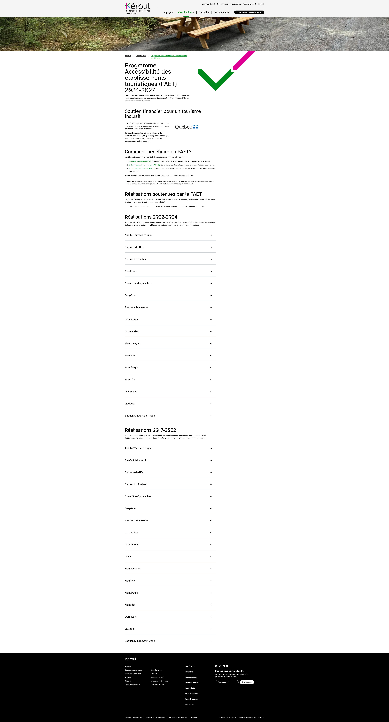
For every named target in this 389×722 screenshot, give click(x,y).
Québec (129, 403)
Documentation (191, 677)
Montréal (130, 379)
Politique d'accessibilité (133, 717)
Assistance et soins (158, 685)
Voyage (128, 666)
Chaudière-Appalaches (138, 283)
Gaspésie (130, 295)
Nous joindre (236, 4)
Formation (189, 672)
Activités (128, 677)
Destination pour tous (132, 685)
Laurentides (131, 331)
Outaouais (131, 391)
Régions (128, 681)
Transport (154, 674)
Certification (141, 56)
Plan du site (189, 704)
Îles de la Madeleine (136, 307)
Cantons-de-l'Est (134, 247)
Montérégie (131, 367)
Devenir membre (191, 699)
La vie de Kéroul (208, 4)
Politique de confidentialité (155, 717)
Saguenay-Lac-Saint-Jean (140, 415)
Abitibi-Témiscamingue (138, 235)
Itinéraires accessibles (133, 674)
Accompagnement (157, 677)
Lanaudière (131, 319)
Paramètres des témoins (178, 717)
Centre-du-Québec (136, 259)
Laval (128, 556)
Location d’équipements (159, 681)
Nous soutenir (222, 4)
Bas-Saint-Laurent (135, 460)
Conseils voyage (156, 670)
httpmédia (260, 718)
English (261, 4)
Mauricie (130, 355)
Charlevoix (131, 271)
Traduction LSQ (249, 4)
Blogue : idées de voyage (134, 670)
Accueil (128, 56)
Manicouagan (132, 343)
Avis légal (194, 717)
